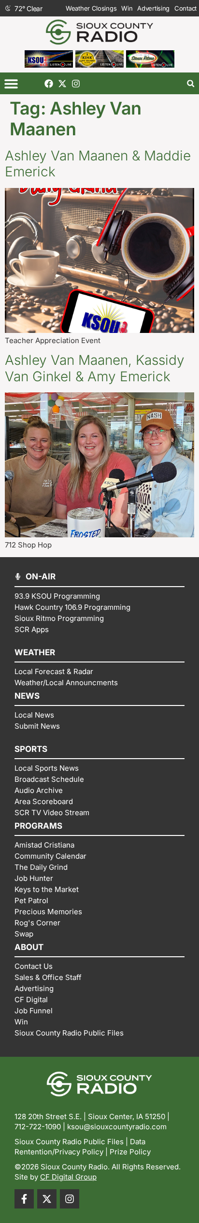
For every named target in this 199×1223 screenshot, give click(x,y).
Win (126, 8)
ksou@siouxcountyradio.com (117, 1126)
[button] (11, 83)
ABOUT (28, 947)
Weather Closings (91, 8)
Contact (185, 8)
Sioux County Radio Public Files (69, 1141)
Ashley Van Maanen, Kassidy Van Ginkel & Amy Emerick (95, 368)
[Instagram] (75, 83)
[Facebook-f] (24, 1199)
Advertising (153, 8)
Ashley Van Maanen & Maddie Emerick (98, 163)
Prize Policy (130, 1151)
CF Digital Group (68, 1176)
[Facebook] (48, 83)
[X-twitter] (62, 83)
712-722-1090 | (40, 1126)
